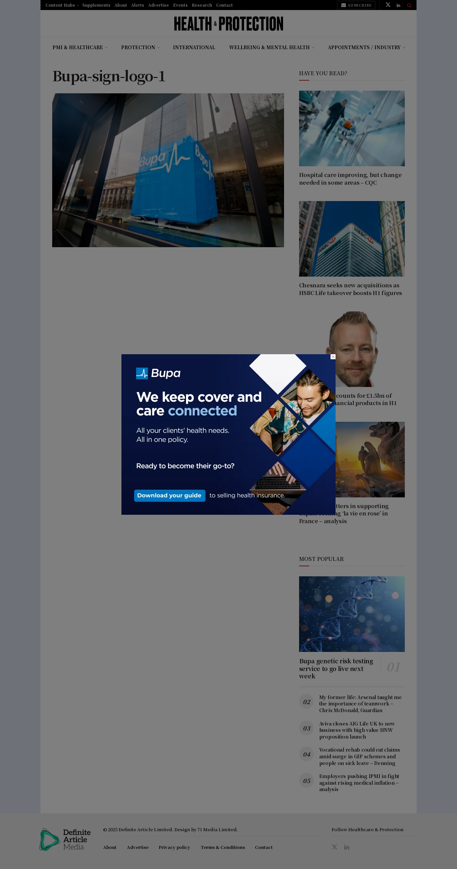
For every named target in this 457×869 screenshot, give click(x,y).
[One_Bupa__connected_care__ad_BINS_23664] (228, 433)
